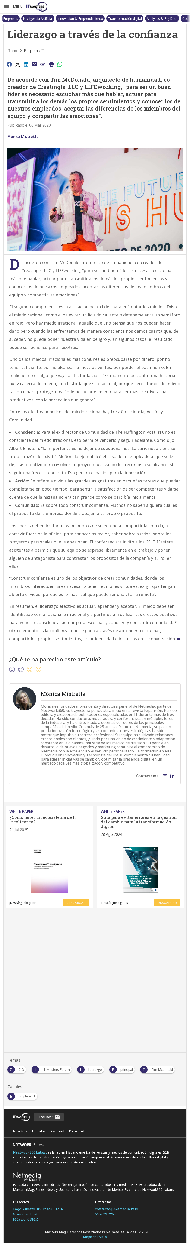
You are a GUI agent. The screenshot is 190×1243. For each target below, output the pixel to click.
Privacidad (76, 1131)
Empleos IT (34, 50)
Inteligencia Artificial (18, 18)
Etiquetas (39, 1131)
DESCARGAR (76, 903)
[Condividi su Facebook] (9, 64)
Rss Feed (57, 1131)
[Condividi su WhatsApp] (60, 64)
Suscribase (46, 1117)
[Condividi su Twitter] (17, 64)
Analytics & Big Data (142, 18)
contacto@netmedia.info (116, 1209)
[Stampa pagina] (51, 64)
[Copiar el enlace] (43, 64)
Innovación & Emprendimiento (60, 18)
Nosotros (20, 1131)
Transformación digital (105, 18)
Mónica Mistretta (23, 136)
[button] (13, 6)
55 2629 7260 (105, 1214)
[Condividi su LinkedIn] (26, 64)
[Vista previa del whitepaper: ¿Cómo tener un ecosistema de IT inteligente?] (49, 868)
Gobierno (170, 18)
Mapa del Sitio (95, 1237)
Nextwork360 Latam (30, 1152)
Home (12, 50)
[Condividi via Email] (34, 64)
